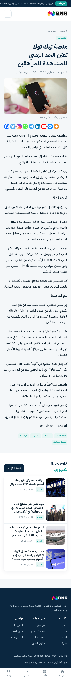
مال (65, 631)
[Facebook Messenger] (50, 126)
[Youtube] (44, 126)
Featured (61, 435)
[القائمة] (8, 14)
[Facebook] (6, 126)
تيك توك (35, 435)
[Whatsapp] (25, 126)
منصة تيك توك (59, 442)
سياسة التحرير (38, 631)
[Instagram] (19, 126)
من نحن (41, 625)
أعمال (64, 625)
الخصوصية (17, 637)
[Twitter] (13, 126)
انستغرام (47, 435)
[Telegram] (31, 126)
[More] (56, 126)
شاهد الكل (15, 468)
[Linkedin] (37, 126)
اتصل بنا (18, 625)
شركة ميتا (23, 435)
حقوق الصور (39, 643)
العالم (64, 637)
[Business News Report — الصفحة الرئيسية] (57, 13)
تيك (50, 156)
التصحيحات (39, 637)
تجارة (64, 643)
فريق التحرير (17, 631)
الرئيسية (63, 31)
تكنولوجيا (52, 31)
